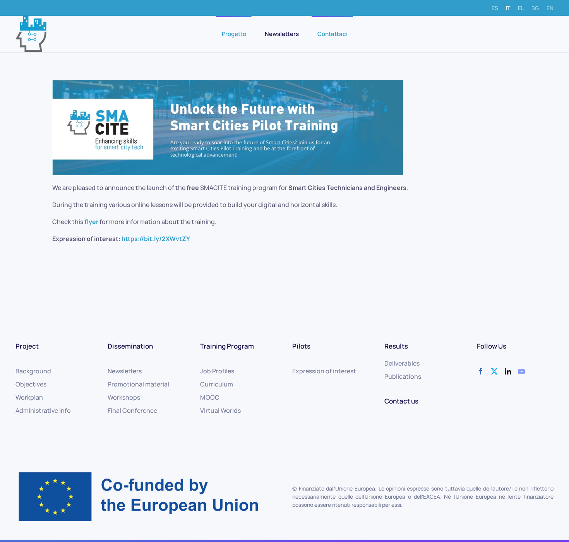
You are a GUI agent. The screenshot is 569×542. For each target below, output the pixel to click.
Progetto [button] (234, 34)
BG (535, 8)
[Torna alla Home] (30, 34)
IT (508, 8)
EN (550, 8)
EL (521, 8)
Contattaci (332, 34)
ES (495, 8)
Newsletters (282, 34)
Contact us (401, 401)
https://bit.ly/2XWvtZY (156, 238)
